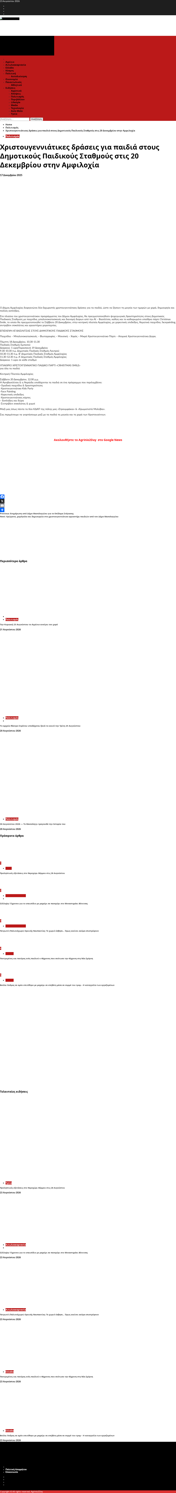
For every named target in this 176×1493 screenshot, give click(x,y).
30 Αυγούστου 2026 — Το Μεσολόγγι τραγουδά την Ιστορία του (32, 824)
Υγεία (14, 113)
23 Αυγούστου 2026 (10, 1192)
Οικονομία (12, 79)
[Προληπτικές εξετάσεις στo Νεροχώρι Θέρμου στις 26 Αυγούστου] (8, 860)
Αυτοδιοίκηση (19, 76)
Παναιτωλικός (14, 82)
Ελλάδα (10, 67)
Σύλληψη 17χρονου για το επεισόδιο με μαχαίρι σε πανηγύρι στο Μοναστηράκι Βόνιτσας (44, 903)
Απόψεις (16, 93)
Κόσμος (10, 70)
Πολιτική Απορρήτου (16, 1469)
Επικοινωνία (12, 1472)
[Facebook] (88, 497)
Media (14, 105)
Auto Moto (17, 110)
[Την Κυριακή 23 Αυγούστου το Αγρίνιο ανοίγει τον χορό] (41, 611)
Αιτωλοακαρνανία (16, 64)
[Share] (88, 510)
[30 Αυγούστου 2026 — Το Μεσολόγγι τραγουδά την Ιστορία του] (41, 814)
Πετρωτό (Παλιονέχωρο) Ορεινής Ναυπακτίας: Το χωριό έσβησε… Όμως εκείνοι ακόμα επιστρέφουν (49, 931)
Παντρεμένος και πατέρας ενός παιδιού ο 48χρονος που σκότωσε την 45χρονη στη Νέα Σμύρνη (46, 958)
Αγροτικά (16, 90)
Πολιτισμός (17, 96)
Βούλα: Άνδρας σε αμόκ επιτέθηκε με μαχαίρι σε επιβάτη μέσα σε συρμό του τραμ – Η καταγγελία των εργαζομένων (57, 985)
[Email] (88, 505)
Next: (59, 516)
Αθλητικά (16, 85)
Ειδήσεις (10, 87)
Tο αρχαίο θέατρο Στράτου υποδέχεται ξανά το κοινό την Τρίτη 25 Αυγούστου (40, 725)
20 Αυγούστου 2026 (10, 730)
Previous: (37, 513)
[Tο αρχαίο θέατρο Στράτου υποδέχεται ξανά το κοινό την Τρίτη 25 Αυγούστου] (26, 713)
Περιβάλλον (18, 99)
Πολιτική (11, 73)
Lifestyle (15, 102)
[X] (88, 501)
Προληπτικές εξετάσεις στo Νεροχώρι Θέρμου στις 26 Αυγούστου (32, 873)
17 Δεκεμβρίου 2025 (11, 175)
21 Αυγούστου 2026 (10, 629)
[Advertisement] (82, 537)
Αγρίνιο (10, 61)
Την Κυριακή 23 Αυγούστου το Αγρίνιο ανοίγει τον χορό (29, 624)
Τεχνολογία (17, 108)
